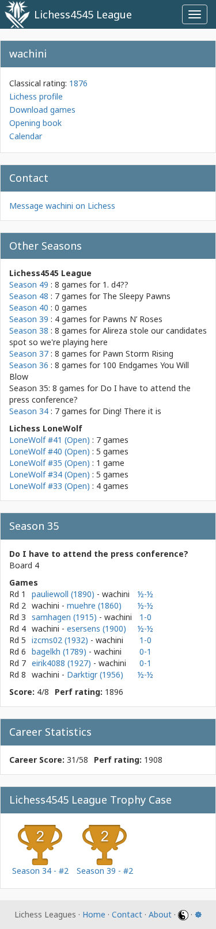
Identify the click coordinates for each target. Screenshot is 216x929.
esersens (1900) (96, 628)
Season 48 (28, 295)
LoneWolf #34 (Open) (49, 474)
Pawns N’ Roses (132, 319)
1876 (78, 83)
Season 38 (28, 330)
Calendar (25, 136)
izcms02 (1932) (61, 639)
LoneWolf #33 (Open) (49, 485)
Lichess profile (36, 96)
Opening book (35, 122)
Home (93, 914)
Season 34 (28, 411)
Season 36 (28, 365)
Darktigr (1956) (95, 674)
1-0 (145, 616)
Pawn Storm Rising (138, 353)
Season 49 (28, 284)
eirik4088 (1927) (62, 662)
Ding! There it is (132, 411)
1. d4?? (115, 284)
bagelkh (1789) (60, 651)
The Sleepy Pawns (136, 295)
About (160, 914)
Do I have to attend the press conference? (98, 553)
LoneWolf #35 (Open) (49, 462)
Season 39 (28, 319)
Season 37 (28, 353)
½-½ (145, 593)
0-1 (145, 651)
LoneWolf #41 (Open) (49, 439)
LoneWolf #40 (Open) (49, 451)
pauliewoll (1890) (64, 593)
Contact (127, 914)
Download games (42, 109)
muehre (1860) (94, 605)
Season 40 (28, 307)
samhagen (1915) (65, 616)
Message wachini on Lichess (62, 205)
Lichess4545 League (83, 14)
